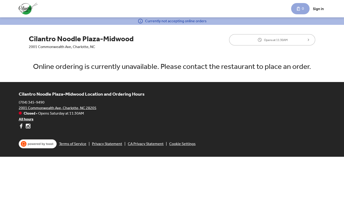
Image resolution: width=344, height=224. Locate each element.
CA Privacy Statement (146, 144)
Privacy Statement (107, 144)
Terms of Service (72, 144)
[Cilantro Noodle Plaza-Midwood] (28, 9)
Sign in (318, 9)
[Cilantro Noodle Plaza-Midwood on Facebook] (22, 127)
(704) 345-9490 (31, 102)
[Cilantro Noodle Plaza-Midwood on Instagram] (27, 127)
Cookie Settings (182, 144)
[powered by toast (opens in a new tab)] (38, 144)
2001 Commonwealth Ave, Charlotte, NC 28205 (57, 107)
